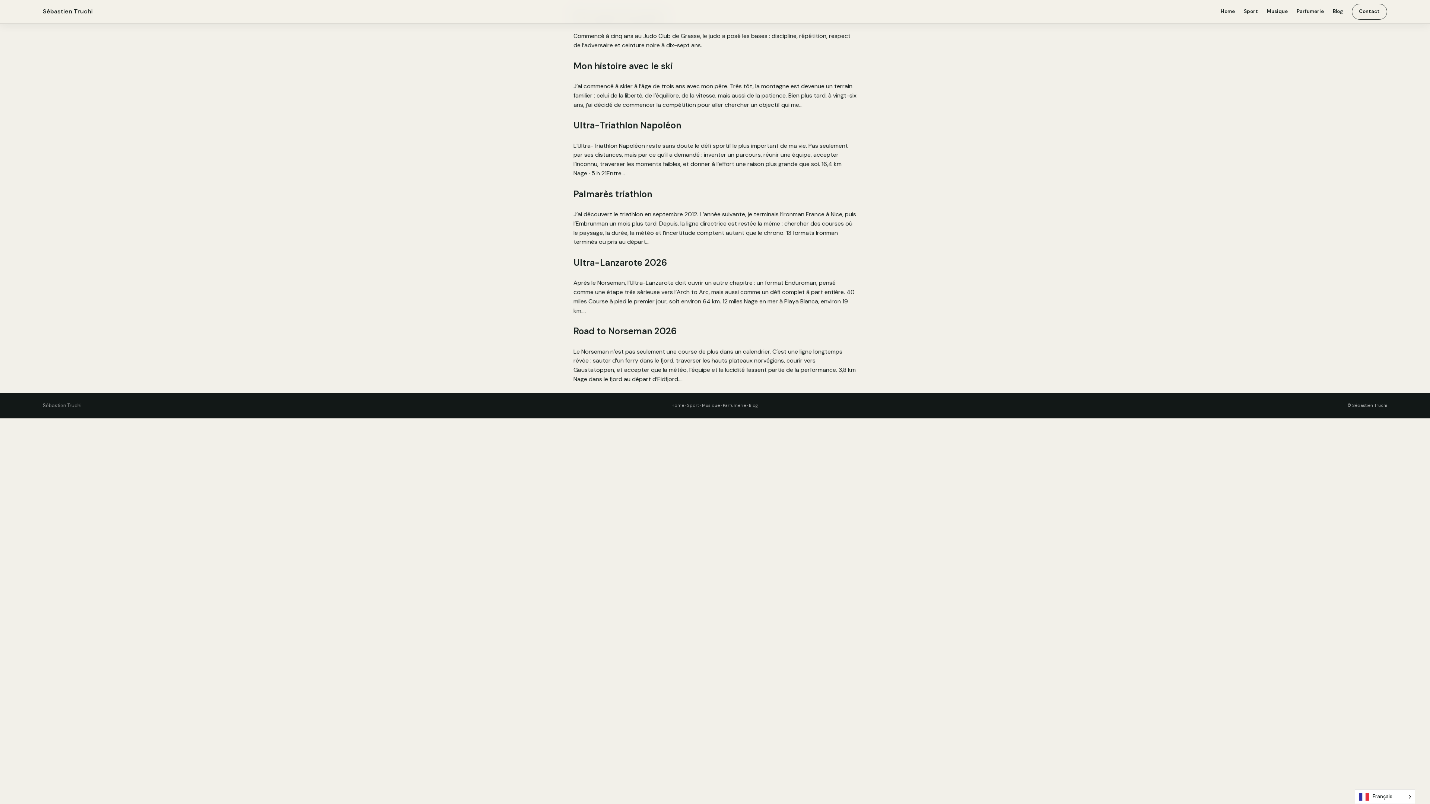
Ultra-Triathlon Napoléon (627, 125)
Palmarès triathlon (612, 194)
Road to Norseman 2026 (625, 331)
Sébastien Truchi (68, 11)
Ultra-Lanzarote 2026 (620, 262)
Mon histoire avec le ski (623, 66)
